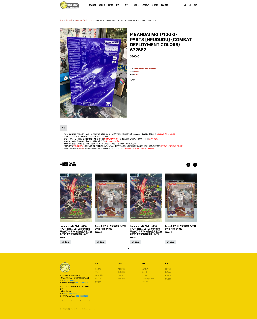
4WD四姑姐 (99, 275)
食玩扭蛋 (98, 282)
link (122, 148)
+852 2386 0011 (70, 294)
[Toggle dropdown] (121, 5)
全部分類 (98, 269)
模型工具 (98, 279)
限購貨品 (121, 272)
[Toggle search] (185, 5)
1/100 (136, 75)
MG (90, 20)
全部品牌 (145, 269)
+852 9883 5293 (81, 296)
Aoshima (145, 282)
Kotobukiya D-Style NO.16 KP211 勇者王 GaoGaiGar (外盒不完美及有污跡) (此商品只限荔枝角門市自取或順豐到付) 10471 (76, 230)
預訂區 (110, 5)
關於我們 (92, 5)
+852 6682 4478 (81, 283)
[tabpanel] (128, 141)
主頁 (61, 20)
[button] (65, 242)
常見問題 (155, 5)
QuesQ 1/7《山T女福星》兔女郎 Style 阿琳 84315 (110, 227)
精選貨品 (102, 5)
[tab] (63, 128)
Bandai (136, 72)
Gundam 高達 (139, 68)
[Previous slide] (188, 165)
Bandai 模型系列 (81, 20)
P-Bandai (152, 68)
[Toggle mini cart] (195, 5)
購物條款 (81, 148)
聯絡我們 (164, 5)
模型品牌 (69, 20)
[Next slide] (195, 165)
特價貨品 (145, 5)
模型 (96, 272)
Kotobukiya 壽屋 (148, 279)
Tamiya (144, 275)
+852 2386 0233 (70, 280)
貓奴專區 (121, 279)
